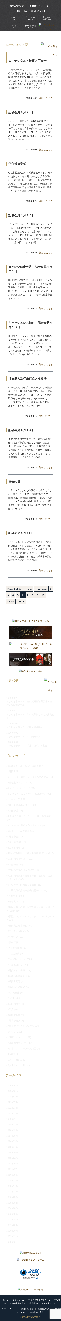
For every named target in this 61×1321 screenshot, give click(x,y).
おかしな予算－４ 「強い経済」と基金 (26, 745)
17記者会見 (12, 936)
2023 (9, 1102)
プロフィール (18, 1300)
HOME (6, 35)
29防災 (10, 1009)
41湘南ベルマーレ (15, 1037)
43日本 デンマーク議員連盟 (21, 1048)
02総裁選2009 (13, 842)
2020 (9, 1119)
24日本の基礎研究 (15, 976)
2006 (9, 1197)
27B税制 (10, 998)
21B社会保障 (13, 953)
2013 (9, 1158)
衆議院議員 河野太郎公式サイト (31, 6)
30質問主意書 (13, 1015)
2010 (9, 1175)
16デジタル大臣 (45, 35)
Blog (14, 26)
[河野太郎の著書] (30, 660)
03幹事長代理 (13, 847)
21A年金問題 (13, 948)
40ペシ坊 (11, 1031)
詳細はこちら (46, 98)
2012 (9, 1163)
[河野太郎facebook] (30, 1253)
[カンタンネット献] (30, 671)
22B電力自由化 (14, 964)
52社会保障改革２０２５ (19, 805)
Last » (21, 601)
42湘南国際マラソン (16, 1043)
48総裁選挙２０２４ (16, 782)
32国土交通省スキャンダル (20, 1026)
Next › (10, 601)
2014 (9, 1152)
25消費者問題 (13, 981)
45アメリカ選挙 (14, 1059)
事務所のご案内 (36, 1312)
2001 (9, 1225)
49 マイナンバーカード (18, 788)
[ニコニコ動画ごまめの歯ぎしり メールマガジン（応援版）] (30, 646)
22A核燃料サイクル (16, 959)
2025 (9, 1091)
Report (30, 26)
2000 (9, 1230)
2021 (9, 1113)
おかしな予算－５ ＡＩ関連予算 (23, 736)
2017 (9, 1135)
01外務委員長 (13, 836)
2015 (9, 1147)
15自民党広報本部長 (16, 925)
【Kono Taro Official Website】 (31, 11)
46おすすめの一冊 (15, 1065)
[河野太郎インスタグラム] (30, 1260)
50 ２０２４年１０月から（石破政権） (26, 794)
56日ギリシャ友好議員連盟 (20, 831)
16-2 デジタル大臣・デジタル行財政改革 (27, 777)
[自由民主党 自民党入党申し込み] (30, 621)
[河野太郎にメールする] (30, 1289)
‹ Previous (41, 589)
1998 (9, 1242)
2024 (9, 1096)
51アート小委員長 (15, 799)
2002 (9, 1219)
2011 (8, 1169)
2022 (9, 1107)
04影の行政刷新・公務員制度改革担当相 (27, 853)
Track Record (46, 18)
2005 (9, 1202)
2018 (9, 1130)
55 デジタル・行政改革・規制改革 (23, 825)
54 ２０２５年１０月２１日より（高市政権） (29, 816)
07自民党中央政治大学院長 (20, 870)
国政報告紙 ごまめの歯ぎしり (42, 1303)
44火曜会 (11, 1054)
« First (28, 589)
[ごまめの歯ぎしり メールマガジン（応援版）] (30, 633)
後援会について (44, 1309)
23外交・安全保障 (15, 970)
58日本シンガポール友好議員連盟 (23, 766)
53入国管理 (12, 810)
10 (43, 595)
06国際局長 (12, 864)
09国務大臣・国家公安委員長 (21, 884)
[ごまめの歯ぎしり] (49, 54)
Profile (30, 18)
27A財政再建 (13, 992)
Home (14, 18)
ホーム (5, 1300)
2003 (9, 1214)
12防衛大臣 (12, 901)
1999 (9, 1236)
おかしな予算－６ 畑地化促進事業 (24, 727)
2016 (9, 1141)
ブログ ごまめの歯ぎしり (39, 1300)
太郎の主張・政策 (17, 1303)
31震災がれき (13, 1020)
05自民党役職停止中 (16, 858)
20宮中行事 (12, 942)
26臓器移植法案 (14, 987)
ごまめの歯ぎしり (23, 35)
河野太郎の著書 (26, 1309)
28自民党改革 (13, 1004)
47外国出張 (12, 771)
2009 (9, 1180)
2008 (9, 1186)
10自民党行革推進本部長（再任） (23, 890)
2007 (9, 1191)
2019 (9, 1124)
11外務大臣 (12, 896)
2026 (9, 1085)
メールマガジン (8, 1309)
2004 (9, 1208)
